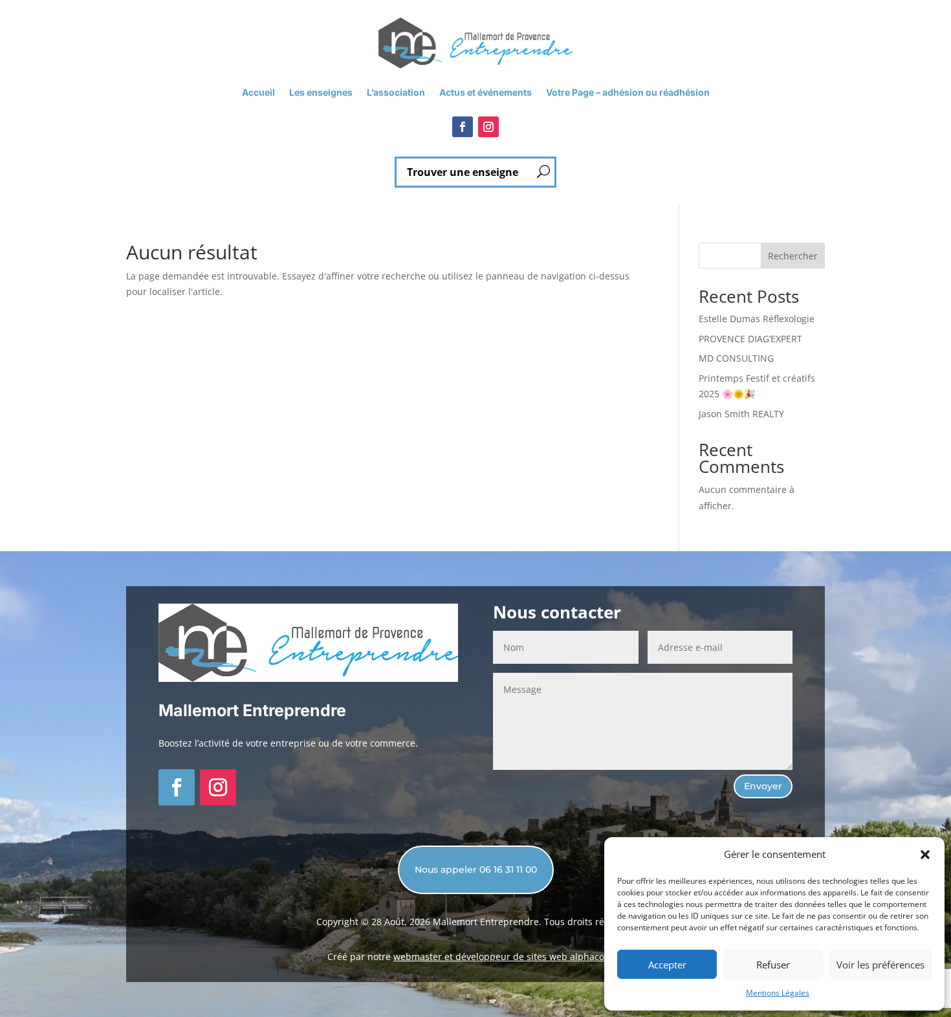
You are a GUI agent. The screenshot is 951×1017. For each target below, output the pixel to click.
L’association (396, 93)
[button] (925, 854)
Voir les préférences (880, 964)
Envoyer (763, 786)
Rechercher (793, 256)
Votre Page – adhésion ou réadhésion (628, 93)
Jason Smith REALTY (741, 414)
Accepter (667, 964)
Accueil (258, 93)
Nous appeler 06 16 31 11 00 (476, 869)
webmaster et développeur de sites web (481, 956)
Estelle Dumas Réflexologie (756, 318)
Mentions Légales (777, 992)
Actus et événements (485, 93)
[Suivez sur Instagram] (488, 126)
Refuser (773, 964)
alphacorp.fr (597, 956)
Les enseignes (321, 93)
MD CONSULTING (736, 358)
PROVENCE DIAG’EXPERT (750, 339)
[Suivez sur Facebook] (462, 126)
